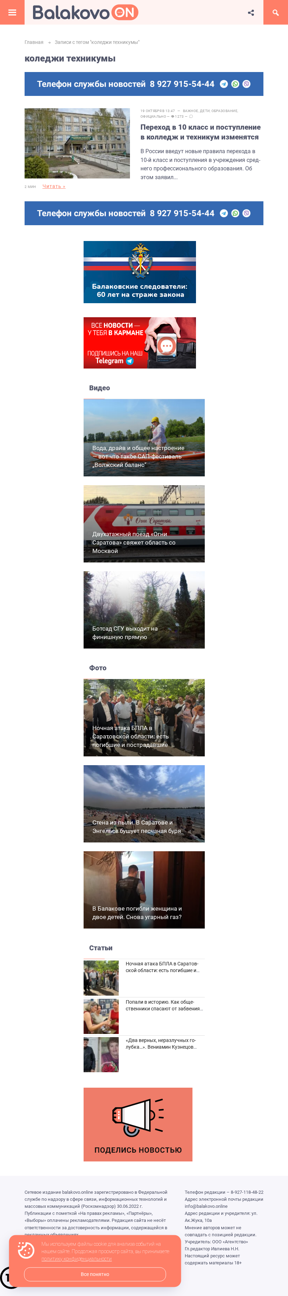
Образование (224, 111)
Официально (153, 116)
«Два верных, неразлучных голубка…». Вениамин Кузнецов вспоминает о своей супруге (161, 1047)
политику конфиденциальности (76, 1259)
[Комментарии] (191, 116)
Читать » (54, 186)
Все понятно (95, 1274)
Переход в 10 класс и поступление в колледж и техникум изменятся (200, 132)
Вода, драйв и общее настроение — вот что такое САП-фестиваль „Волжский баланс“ (138, 456)
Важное (190, 111)
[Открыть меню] (12, 12)
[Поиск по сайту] (275, 12)
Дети (205, 111)
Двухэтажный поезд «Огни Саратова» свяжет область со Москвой (134, 542)
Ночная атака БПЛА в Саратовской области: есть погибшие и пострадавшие (130, 736)
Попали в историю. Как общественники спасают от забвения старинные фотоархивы (163, 1008)
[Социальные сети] (251, 12)
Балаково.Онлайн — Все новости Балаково (85, 12)
